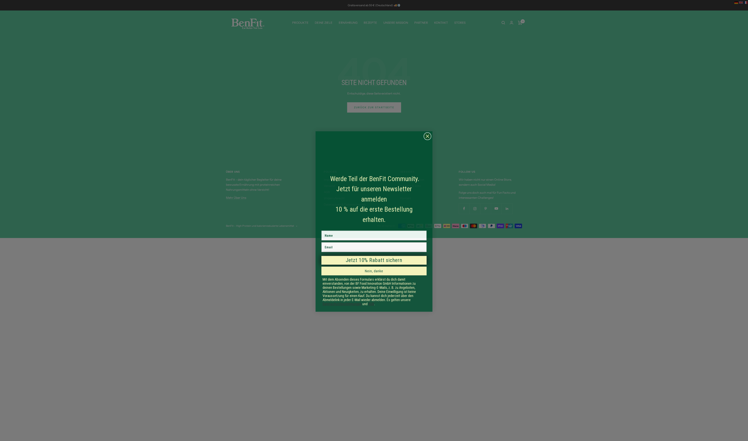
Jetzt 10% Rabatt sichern (374, 259)
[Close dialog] (427, 135)
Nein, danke (374, 270)
